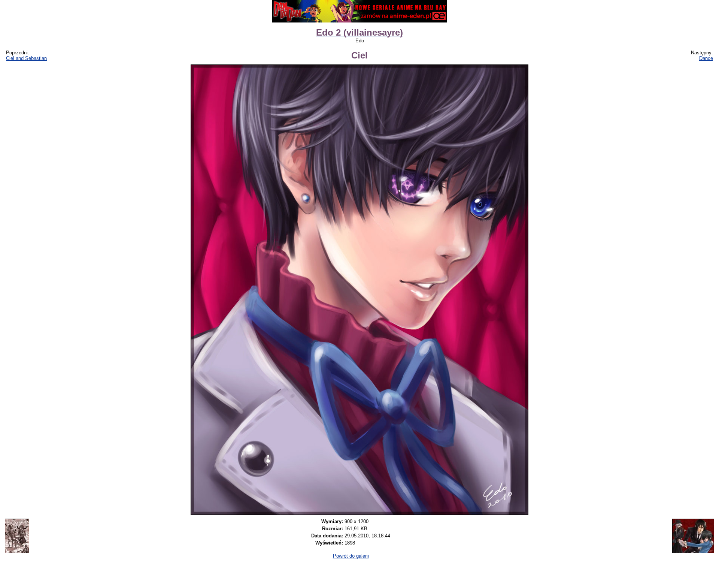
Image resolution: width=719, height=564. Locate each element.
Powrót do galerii (351, 556)
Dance (706, 58)
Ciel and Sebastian (26, 58)
